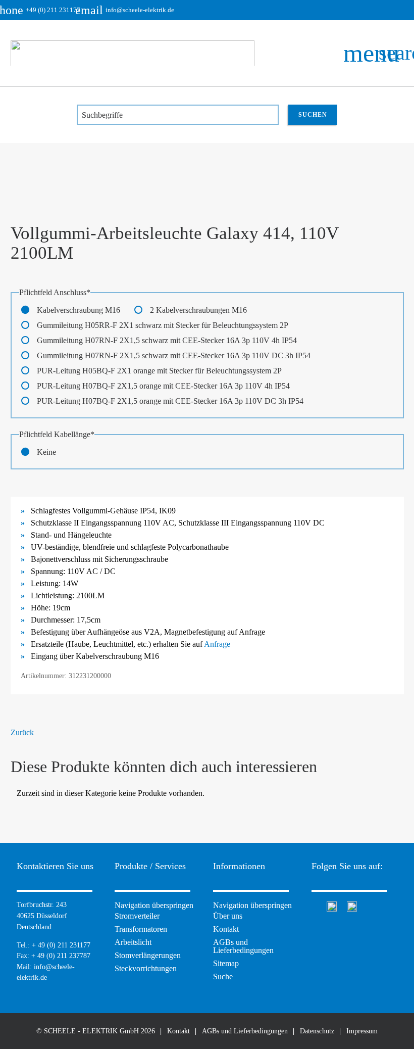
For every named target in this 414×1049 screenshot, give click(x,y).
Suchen (312, 114)
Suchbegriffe (102, 115)
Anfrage (217, 644)
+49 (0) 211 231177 (45, 10)
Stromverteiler (137, 916)
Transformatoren (141, 929)
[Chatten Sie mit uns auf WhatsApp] (332, 905)
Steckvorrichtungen (146, 968)
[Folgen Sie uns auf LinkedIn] (352, 905)
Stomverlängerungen (148, 955)
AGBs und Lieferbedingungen (243, 946)
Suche (223, 976)
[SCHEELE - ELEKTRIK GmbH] (133, 53)
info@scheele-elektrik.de (132, 10)
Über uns (227, 916)
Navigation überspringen (154, 905)
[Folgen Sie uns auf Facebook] (314, 905)
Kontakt (226, 929)
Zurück (22, 732)
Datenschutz (317, 1031)
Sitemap (226, 963)
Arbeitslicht (133, 942)
